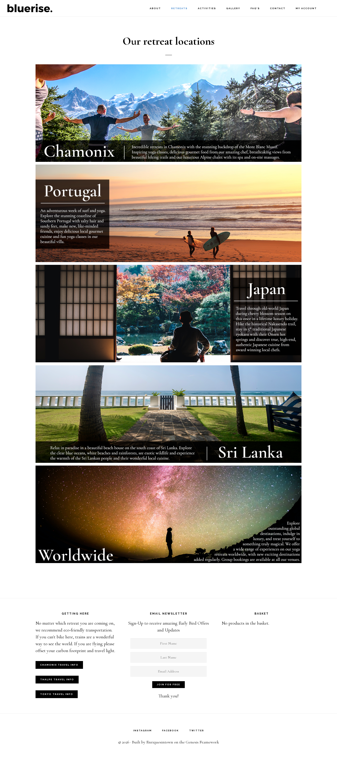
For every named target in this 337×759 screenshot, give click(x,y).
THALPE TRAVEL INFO (57, 679)
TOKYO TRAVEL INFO (56, 694)
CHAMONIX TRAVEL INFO (59, 665)
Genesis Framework (202, 742)
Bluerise (30, 8)
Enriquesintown (159, 742)
